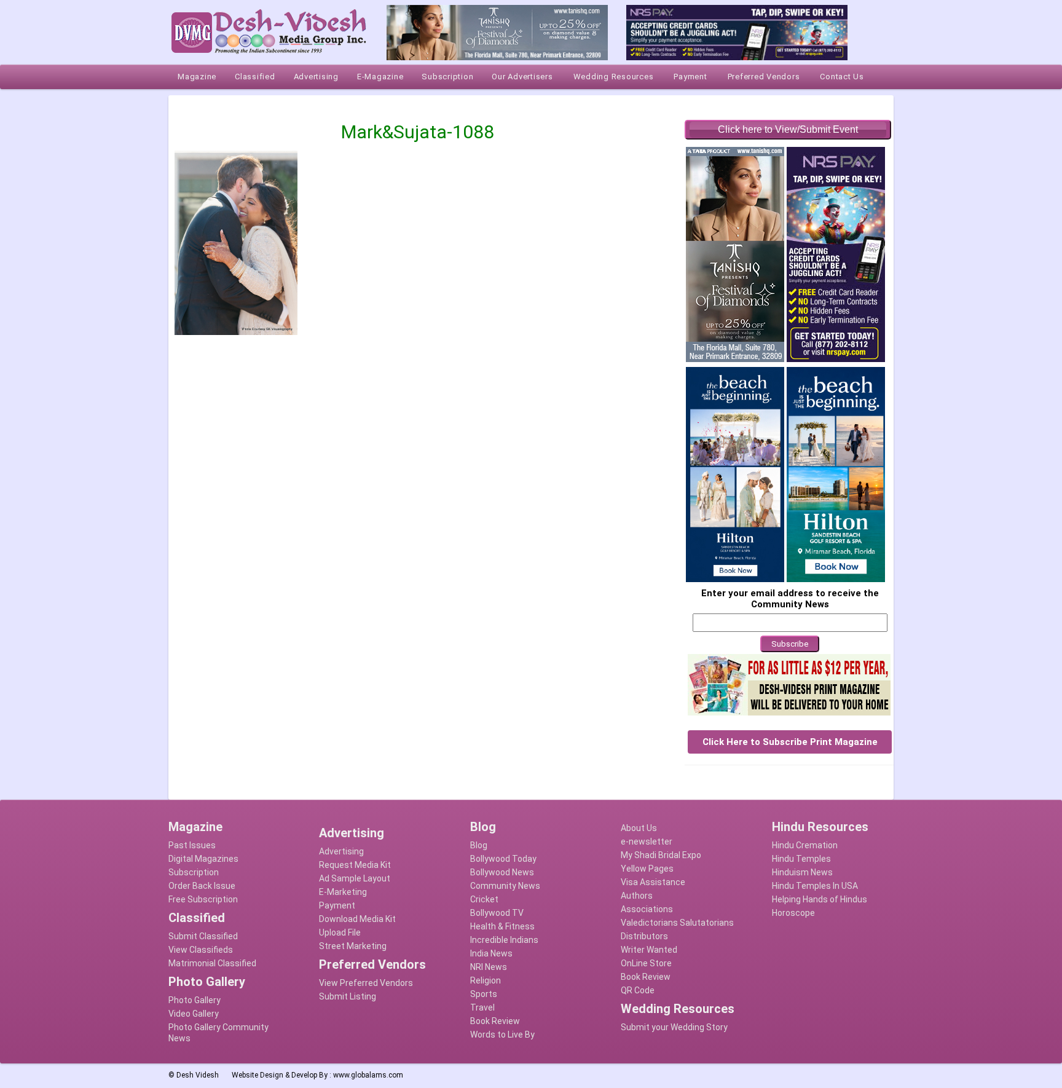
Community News (505, 886)
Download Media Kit (357, 919)
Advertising (341, 851)
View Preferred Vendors (366, 983)
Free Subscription (203, 899)
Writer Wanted (649, 950)
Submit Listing (347, 996)
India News (491, 953)
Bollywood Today (503, 859)
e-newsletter (646, 841)
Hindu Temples (801, 859)
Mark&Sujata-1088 (417, 132)
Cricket (484, 899)
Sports (483, 994)
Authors (637, 896)
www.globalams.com (368, 1075)
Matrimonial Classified (212, 963)
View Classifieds (200, 950)
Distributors (644, 936)
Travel (482, 1007)
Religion (485, 980)
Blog (478, 845)
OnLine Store (646, 963)
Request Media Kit (355, 865)
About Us (639, 828)
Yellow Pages (647, 868)
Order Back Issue (201, 886)
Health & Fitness (502, 926)
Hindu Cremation (805, 845)
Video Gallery (193, 1014)
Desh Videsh (197, 1075)
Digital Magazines (203, 859)
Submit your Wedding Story (674, 1027)
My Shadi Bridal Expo (661, 855)
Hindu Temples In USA (815, 886)
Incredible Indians (504, 940)
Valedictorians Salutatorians (677, 923)
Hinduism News (802, 872)
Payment (337, 905)
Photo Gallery (194, 1000)
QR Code (638, 990)
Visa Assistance (653, 882)
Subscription (193, 872)
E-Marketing (343, 892)
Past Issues (192, 845)
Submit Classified (203, 936)
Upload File (340, 932)
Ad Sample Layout (354, 878)
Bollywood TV (497, 913)
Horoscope (793, 913)
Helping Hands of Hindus (819, 899)
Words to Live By (502, 1034)
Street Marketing (353, 946)
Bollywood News (502, 872)
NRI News (488, 967)
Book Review (495, 1021)
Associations (647, 909)
